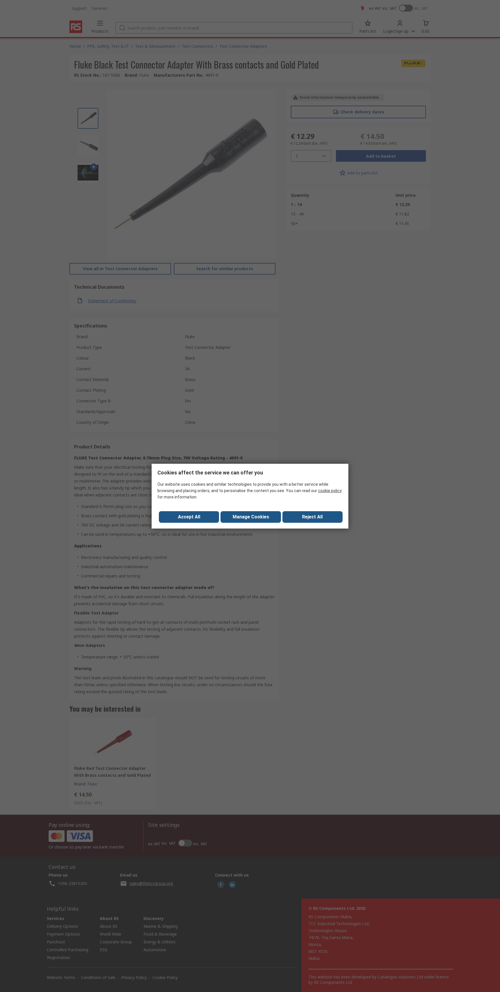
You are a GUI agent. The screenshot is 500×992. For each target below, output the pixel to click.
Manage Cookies (251, 517)
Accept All (189, 517)
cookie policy (330, 490)
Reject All (312, 517)
